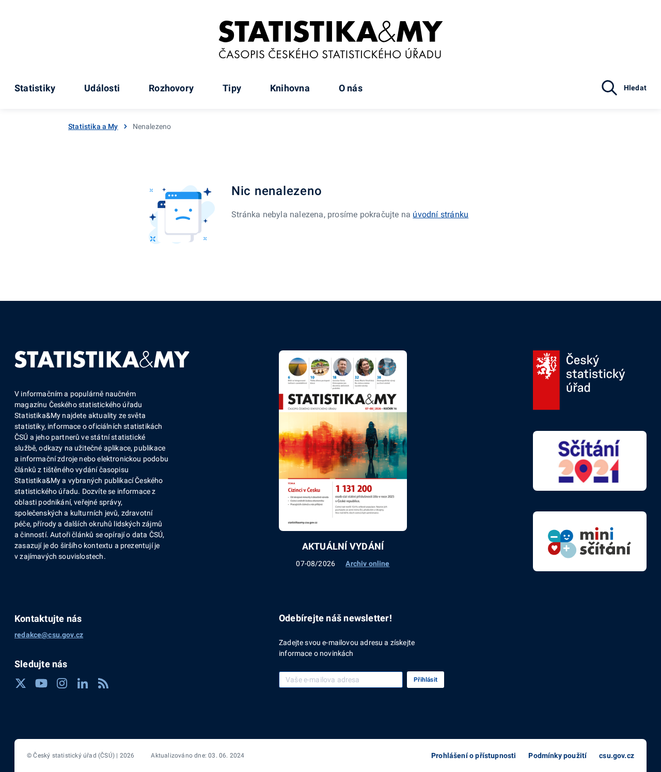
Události (102, 88)
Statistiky (34, 88)
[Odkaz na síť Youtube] (41, 683)
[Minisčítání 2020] (590, 541)
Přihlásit (425, 679)
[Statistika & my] (330, 40)
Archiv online (367, 563)
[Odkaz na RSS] (103, 683)
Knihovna (290, 88)
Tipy (232, 88)
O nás (351, 88)
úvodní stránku (440, 214)
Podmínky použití (557, 755)
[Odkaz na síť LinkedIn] (82, 683)
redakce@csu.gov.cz (48, 635)
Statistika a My (93, 126)
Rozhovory (171, 88)
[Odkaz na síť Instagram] (62, 683)
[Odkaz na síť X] (20, 683)
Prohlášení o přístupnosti (473, 755)
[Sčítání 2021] (590, 461)
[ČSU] (579, 380)
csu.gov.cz (616, 755)
